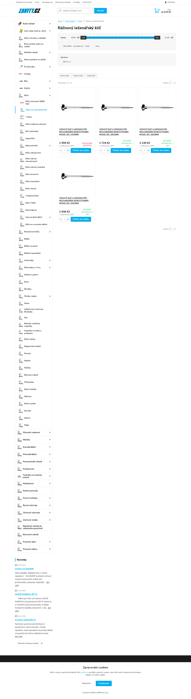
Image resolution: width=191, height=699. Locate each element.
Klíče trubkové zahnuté (35, 124)
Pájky (26, 425)
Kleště (27, 88)
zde (106, 692)
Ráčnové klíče (31, 145)
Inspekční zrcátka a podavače (32, 332)
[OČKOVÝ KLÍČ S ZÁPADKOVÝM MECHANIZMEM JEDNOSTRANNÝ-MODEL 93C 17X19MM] (76, 108)
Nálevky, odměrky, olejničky (32, 324)
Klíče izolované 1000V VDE (35, 102)
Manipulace (28, 483)
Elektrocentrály (30, 490)
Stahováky (29, 260)
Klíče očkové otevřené (35, 167)
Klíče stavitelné (32, 181)
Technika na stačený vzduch (32, 476)
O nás (37, 2)
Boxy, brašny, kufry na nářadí (33, 45)
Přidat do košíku (81, 150)
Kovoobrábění (29, 447)
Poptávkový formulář (24, 2)
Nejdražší (91, 75)
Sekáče (27, 360)
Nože (26, 282)
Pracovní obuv (29, 542)
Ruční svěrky (29, 339)
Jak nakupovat (47, 2)
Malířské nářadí (31, 52)
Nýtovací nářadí (31, 375)
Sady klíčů (29, 138)
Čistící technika (30, 498)
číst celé (18, 636)
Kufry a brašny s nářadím (35, 38)
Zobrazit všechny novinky (28, 643)
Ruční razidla (30, 403)
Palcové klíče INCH (33, 217)
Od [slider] (83, 37)
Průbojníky (29, 382)
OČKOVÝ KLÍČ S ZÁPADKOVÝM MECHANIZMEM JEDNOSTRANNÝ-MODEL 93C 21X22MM (74, 200)
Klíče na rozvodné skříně (36, 224)
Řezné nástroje (30, 505)
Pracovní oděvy (30, 549)
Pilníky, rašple (30, 296)
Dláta (26, 303)
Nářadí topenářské (32, 253)
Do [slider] (157, 37)
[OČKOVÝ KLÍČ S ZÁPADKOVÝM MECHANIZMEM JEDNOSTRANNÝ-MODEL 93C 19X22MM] (116, 108)
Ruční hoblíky (30, 389)
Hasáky (27, 74)
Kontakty (76, 2)
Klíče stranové (31, 174)
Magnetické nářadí (32, 346)
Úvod (60, 21)
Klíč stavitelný (31, 131)
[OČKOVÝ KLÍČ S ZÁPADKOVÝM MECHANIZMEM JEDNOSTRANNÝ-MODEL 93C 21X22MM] (76, 176)
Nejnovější (64, 75)
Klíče (26, 95)
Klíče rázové (30, 188)
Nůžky (26, 239)
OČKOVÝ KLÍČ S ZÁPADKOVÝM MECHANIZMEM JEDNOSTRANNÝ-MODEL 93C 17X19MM (74, 132)
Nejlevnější (78, 75)
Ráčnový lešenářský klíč (36, 110)
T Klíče (28, 117)
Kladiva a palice (31, 274)
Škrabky (27, 289)
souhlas (83, 672)
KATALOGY (87, 2)
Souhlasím (103, 683)
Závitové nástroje (31, 512)
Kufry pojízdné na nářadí (35, 59)
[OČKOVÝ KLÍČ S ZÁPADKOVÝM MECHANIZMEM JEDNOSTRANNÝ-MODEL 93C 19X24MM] (157, 108)
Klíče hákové (31, 210)
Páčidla (27, 368)
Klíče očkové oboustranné (31, 160)
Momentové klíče (31, 231)
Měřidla (26, 439)
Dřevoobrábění (30, 454)
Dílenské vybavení (31, 432)
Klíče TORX (30, 203)
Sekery (27, 418)
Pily (25, 317)
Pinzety (27, 353)
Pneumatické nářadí (32, 461)
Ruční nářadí (29, 23)
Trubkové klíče (32, 196)
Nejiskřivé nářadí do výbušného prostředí (32, 527)
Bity (26, 81)
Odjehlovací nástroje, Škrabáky (33, 310)
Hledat (100, 10)
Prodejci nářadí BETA (25, 619)
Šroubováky (29, 66)
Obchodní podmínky (63, 2)
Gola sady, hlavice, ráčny (35, 31)
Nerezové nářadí (30, 534)
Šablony (27, 396)
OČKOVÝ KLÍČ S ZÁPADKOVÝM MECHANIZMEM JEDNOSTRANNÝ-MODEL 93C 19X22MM (114, 132)
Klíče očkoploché (33, 153)
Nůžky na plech (31, 246)
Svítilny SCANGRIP (24, 568)
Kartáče (27, 411)
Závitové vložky (30, 520)
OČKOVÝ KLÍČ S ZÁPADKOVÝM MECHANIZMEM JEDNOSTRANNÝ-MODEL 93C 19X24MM (154, 132)
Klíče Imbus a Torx (32, 267)
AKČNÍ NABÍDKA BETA (26, 594)
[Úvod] (35, 11)
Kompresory (28, 469)
